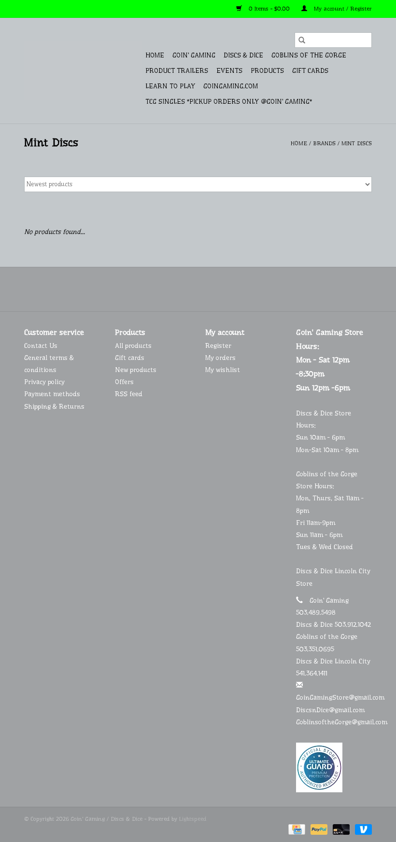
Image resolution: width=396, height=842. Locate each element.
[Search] (302, 40)
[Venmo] (362, 829)
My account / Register (342, 8)
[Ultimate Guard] (334, 767)
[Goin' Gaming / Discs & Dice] (83, 70)
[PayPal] (318, 829)
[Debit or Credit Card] (340, 829)
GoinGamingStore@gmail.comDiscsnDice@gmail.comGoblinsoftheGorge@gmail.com (341, 709)
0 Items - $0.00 (269, 8)
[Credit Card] (296, 829)
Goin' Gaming (193, 55)
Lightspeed (192, 818)
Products (267, 70)
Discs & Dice (243, 55)
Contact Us (40, 345)
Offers (124, 382)
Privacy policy (44, 382)
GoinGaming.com (230, 86)
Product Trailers (176, 70)
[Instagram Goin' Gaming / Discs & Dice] (224, 289)
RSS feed (128, 394)
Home (154, 55)
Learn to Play (170, 86)
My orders (220, 357)
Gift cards (310, 70)
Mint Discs (356, 143)
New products (135, 369)
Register (218, 345)
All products (133, 345)
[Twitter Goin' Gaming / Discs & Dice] (189, 289)
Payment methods (52, 394)
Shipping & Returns (54, 406)
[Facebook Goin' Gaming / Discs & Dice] (172, 289)
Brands (324, 143)
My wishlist (222, 369)
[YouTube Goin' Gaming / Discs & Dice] (206, 289)
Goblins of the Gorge (308, 55)
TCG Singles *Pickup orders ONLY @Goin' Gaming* (228, 101)
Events (229, 70)
